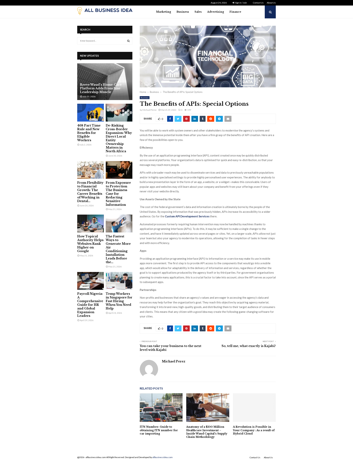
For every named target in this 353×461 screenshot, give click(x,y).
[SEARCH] (128, 41)
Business (182, 11)
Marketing (163, 11)
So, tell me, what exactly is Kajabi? (249, 346)
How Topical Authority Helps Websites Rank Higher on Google (90, 243)
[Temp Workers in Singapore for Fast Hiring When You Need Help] (119, 281)
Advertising (215, 11)
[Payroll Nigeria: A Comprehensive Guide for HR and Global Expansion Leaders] (90, 281)
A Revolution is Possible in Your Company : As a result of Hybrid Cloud (253, 430)
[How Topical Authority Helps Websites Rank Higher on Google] (90, 223)
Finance (235, 11)
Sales (198, 11)
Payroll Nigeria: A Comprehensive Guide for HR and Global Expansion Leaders (90, 305)
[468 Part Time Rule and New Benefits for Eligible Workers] (90, 113)
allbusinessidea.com (162, 457)
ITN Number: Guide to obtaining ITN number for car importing (159, 430)
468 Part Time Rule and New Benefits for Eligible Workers (89, 133)
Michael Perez (149, 109)
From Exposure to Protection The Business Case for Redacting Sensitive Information (118, 194)
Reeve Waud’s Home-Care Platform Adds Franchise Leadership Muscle (101, 88)
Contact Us (258, 2)
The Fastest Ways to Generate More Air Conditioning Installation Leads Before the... (118, 249)
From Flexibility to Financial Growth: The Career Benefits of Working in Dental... (90, 192)
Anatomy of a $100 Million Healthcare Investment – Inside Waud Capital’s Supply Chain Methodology (206, 432)
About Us (271, 2)
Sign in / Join (241, 2)
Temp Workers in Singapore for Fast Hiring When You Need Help (119, 301)
